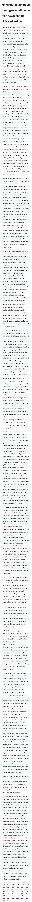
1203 (27, 895)
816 (18, 887)
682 (22, 898)
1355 (4, 882)
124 (22, 895)
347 (4, 884)
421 (8, 891)
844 (4, 898)
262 (8, 895)
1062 (8, 893)
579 (28, 884)
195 (4, 893)
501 (13, 884)
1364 (9, 882)
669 (4, 891)
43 (8, 889)
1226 (13, 887)
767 (22, 893)
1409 (23, 884)
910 (17, 889)
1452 (26, 889)
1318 (18, 884)
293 (18, 895)
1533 (14, 882)
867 (4, 889)
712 (17, 893)
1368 (8, 884)
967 (8, 887)
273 (4, 887)
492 (13, 898)
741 (17, 891)
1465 (13, 895)
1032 (17, 898)
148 (22, 891)
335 (21, 889)
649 (27, 898)
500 (26, 893)
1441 (24, 882)
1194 (26, 891)
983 (12, 889)
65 (13, 893)
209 (4, 900)
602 (19, 882)
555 (27, 887)
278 (8, 900)
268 (22, 887)
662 (8, 898)
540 (13, 891)
